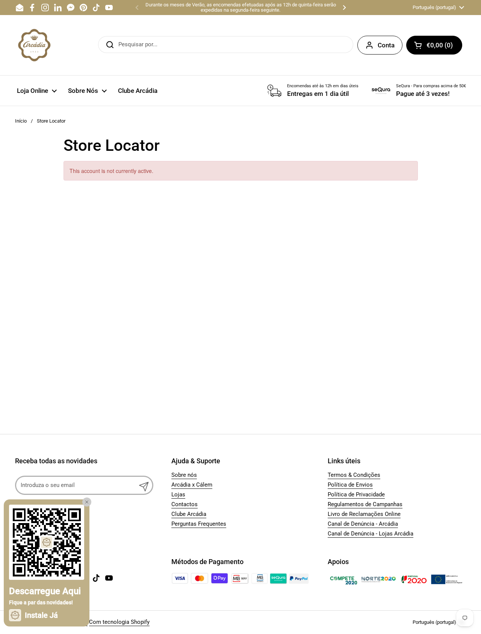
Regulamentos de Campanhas (365, 504)
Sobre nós (184, 475)
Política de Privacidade (356, 494)
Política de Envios (350, 484)
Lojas (178, 494)
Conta (386, 45)
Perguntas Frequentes (198, 523)
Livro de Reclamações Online (364, 514)
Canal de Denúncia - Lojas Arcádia (370, 533)
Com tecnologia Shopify (119, 622)
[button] (434, 45)
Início (21, 121)
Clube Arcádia (188, 514)
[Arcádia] (34, 45)
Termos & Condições (354, 475)
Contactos (184, 504)
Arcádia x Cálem (191, 484)
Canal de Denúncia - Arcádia (363, 523)
